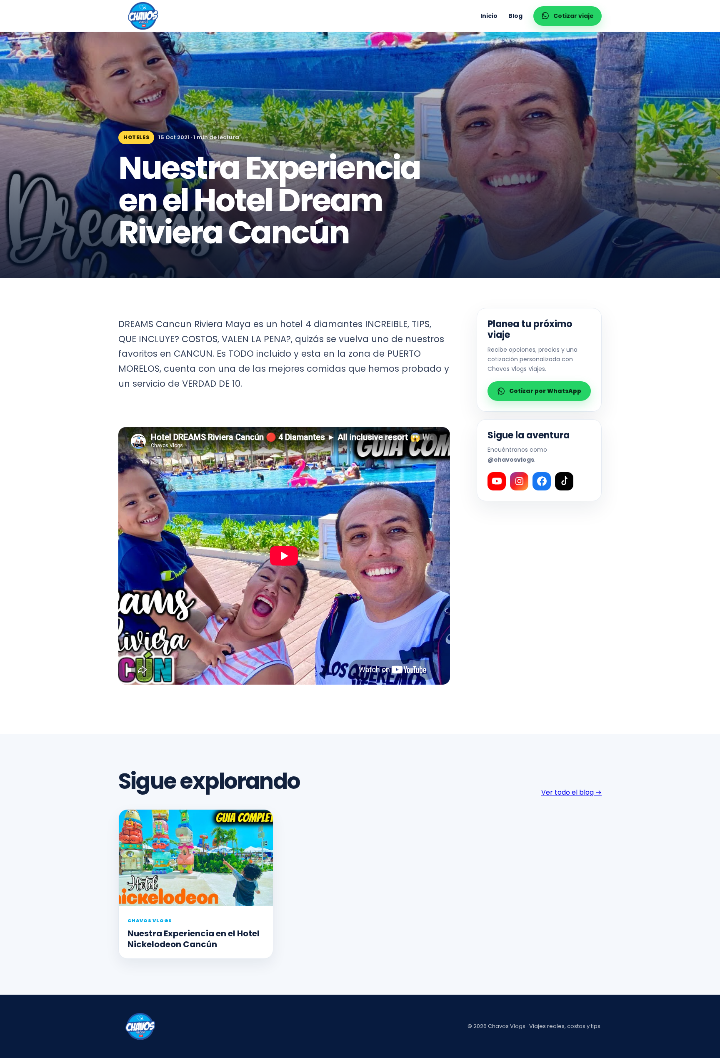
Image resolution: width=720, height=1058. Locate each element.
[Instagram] (519, 481)
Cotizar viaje (573, 16)
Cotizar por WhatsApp (545, 391)
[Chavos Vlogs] (143, 16)
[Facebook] (541, 481)
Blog (515, 16)
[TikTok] (564, 481)
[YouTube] (497, 481)
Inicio (489, 16)
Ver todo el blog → (571, 792)
